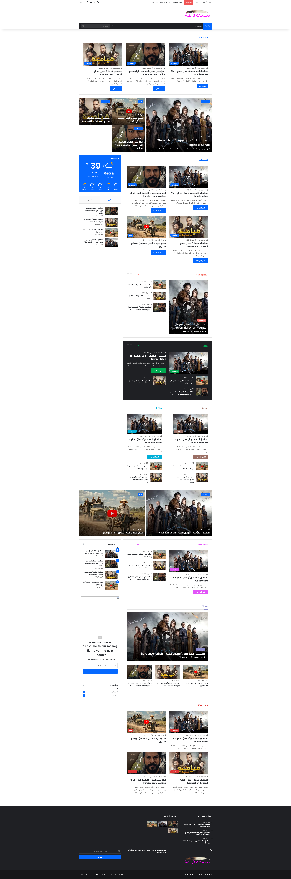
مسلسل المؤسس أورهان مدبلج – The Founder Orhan (189, 72)
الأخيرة (89, 200)
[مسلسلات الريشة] (198, 13)
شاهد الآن (202, 86)
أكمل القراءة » (201, 208)
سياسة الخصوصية (97, 874)
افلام (140, 102)
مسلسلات (198, 26)
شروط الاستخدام (85, 874)
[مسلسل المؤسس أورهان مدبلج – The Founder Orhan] (179, 125)
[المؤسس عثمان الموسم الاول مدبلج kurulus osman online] (128, 138)
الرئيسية (207, 26)
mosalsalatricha (202, 68)
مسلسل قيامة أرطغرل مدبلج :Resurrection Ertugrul (108, 72)
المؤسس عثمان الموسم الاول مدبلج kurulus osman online (147, 72)
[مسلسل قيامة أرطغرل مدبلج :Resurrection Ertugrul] (95, 111)
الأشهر (110, 200)
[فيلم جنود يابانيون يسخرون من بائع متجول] (128, 111)
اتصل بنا (106, 874)
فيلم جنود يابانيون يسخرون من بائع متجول (129, 119)
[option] (145, 125)
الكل (137, 274)
